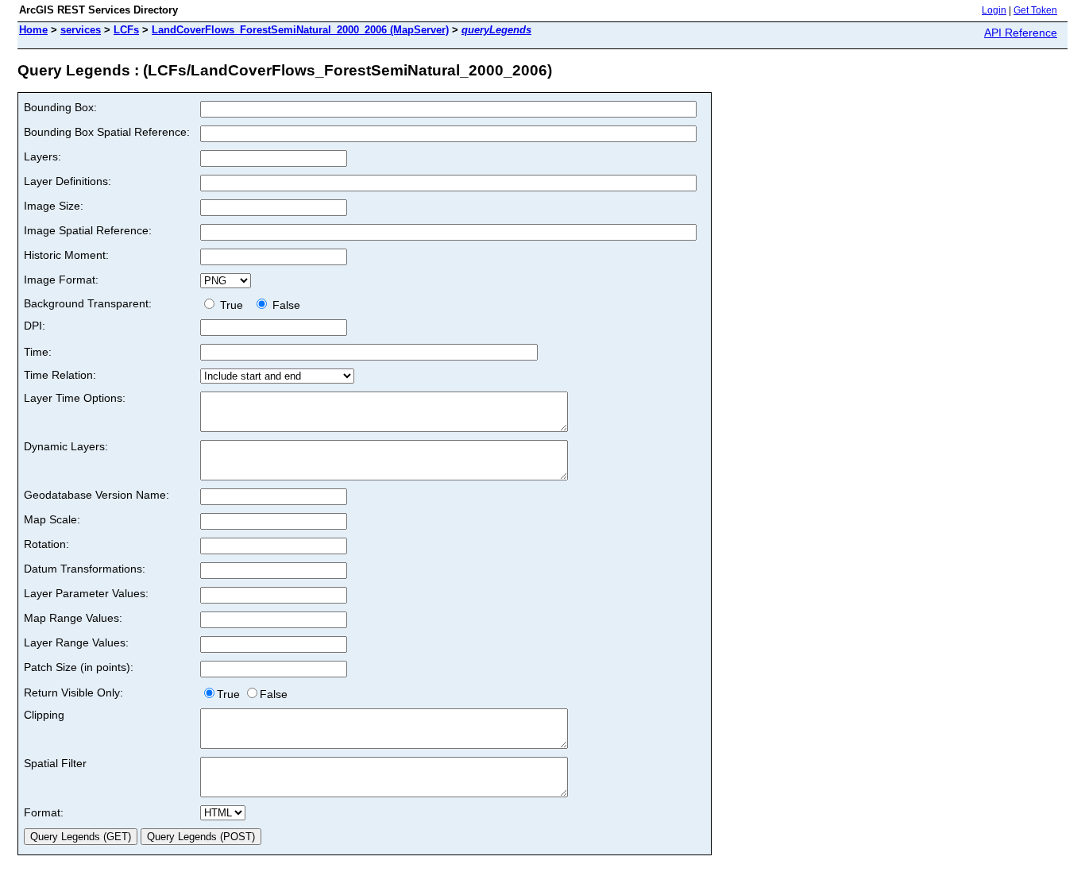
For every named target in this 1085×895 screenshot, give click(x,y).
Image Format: (61, 279)
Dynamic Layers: (66, 446)
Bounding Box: (60, 107)
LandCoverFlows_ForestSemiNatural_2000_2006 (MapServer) (300, 30)
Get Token (1035, 10)
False (284, 305)
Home (33, 30)
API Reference (1020, 32)
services (80, 30)
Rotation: (46, 544)
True (233, 305)
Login (994, 10)
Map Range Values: (73, 617)
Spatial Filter (55, 763)
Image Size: (53, 205)
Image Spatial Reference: (88, 230)
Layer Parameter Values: (86, 593)
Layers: (42, 156)
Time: (38, 351)
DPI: (34, 325)
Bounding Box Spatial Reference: (107, 131)
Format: (44, 812)
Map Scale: (52, 519)
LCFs (126, 30)
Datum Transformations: (84, 568)
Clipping (44, 714)
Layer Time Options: (74, 398)
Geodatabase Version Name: (96, 494)
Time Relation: (60, 374)
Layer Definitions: (67, 181)
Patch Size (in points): (78, 667)
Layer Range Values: (76, 642)
